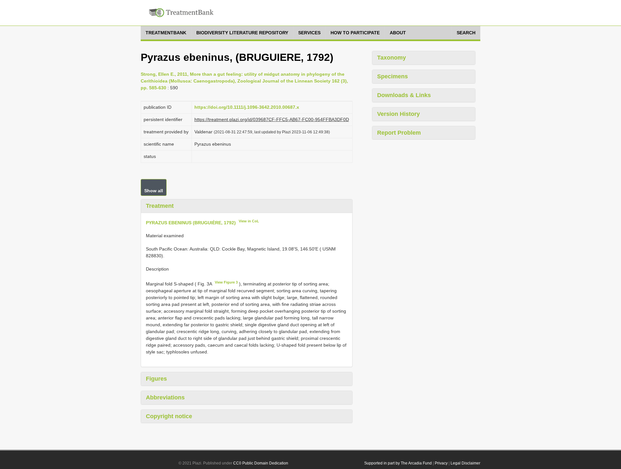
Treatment (160, 206)
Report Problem (399, 132)
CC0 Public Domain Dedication (260, 463)
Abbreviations (165, 397)
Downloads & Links (404, 95)
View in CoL (249, 221)
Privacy (441, 463)
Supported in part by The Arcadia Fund (398, 463)
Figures (156, 378)
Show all (153, 190)
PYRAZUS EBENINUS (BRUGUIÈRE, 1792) (191, 222)
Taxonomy (391, 57)
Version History (398, 114)
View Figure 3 (226, 282)
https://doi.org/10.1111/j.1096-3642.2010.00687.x (246, 107)
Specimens (392, 76)
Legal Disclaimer (465, 463)
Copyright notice (169, 416)
